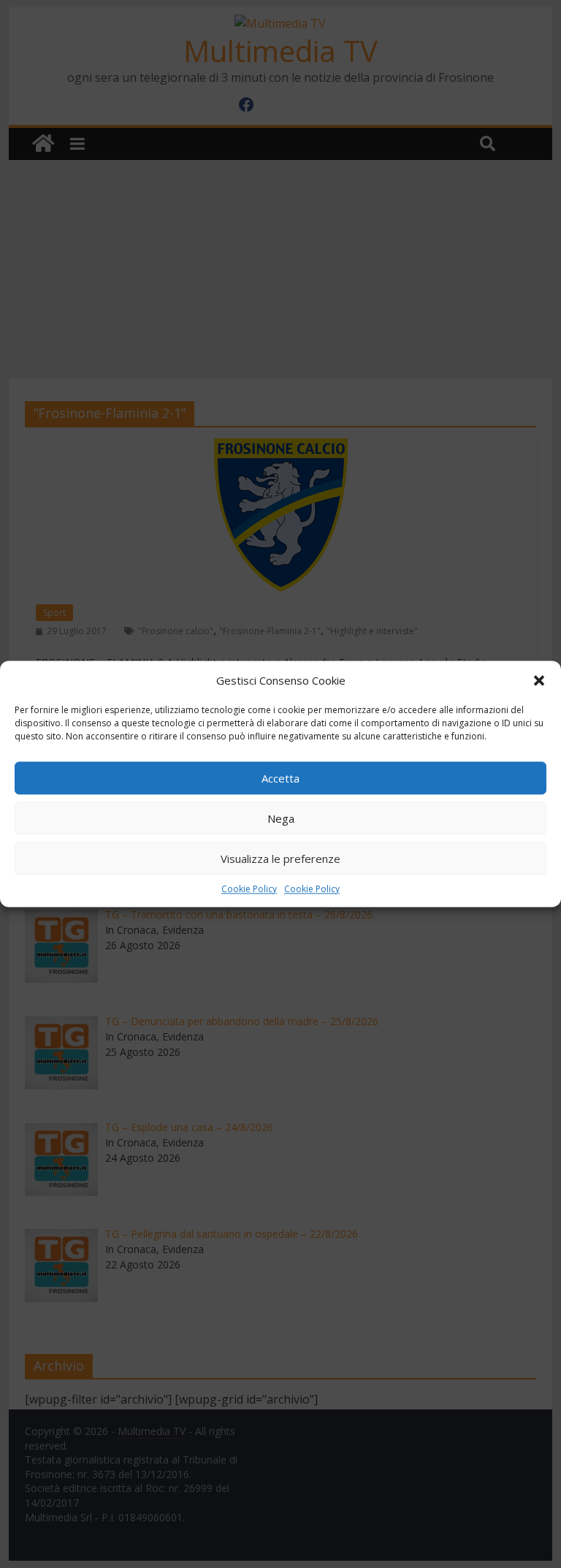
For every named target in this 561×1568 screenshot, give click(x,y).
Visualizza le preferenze (280, 858)
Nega (280, 818)
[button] (539, 680)
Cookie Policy (249, 889)
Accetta (280, 778)
